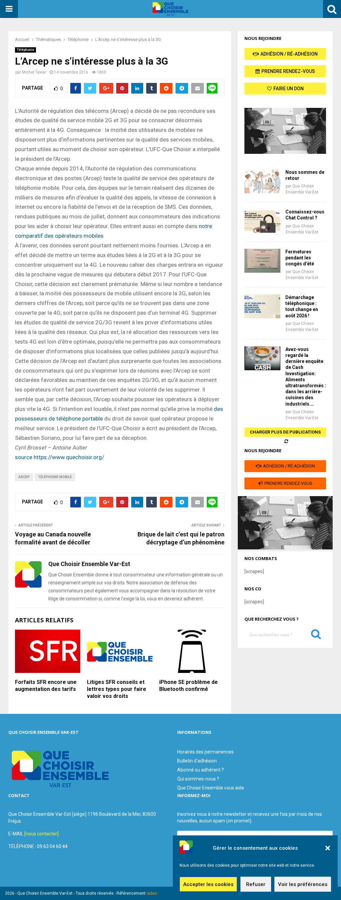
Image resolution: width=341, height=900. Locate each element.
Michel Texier (34, 72)
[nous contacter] (41, 833)
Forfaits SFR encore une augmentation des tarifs (46, 685)
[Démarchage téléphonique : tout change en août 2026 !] (262, 306)
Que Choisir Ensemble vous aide (210, 787)
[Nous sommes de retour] (262, 181)
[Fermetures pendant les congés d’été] (262, 261)
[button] (327, 848)
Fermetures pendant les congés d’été (299, 257)
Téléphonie (25, 50)
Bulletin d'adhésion (197, 760)
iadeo (152, 893)
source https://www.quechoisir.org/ (59, 457)
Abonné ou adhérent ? (200, 769)
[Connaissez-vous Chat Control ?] (262, 221)
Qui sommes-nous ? (198, 778)
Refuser (255, 884)
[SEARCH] (316, 636)
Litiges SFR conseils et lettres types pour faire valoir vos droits (116, 689)
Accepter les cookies (208, 884)
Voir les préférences (302, 884)
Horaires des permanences (205, 751)
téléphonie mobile (55, 477)
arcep (24, 477)
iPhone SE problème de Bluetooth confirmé (188, 685)
